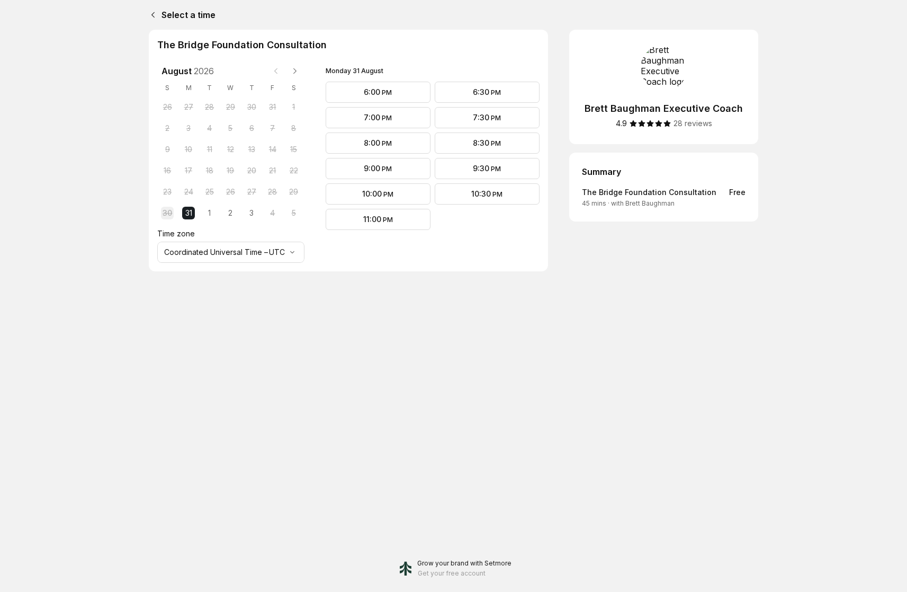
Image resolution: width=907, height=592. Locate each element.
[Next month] (294, 71)
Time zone (176, 233)
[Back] (150, 15)
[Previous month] (275, 71)
